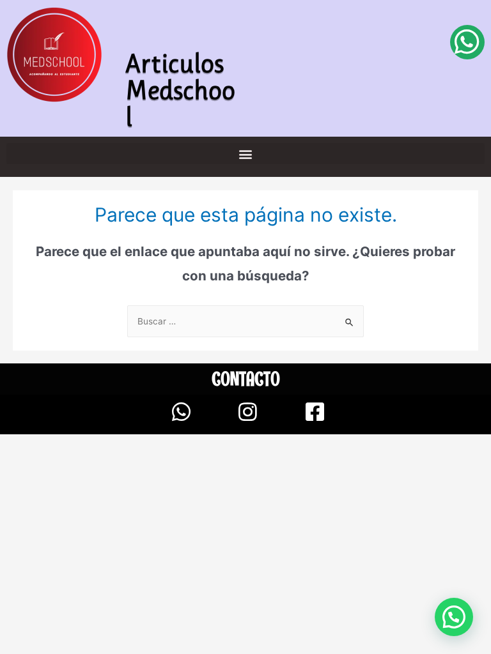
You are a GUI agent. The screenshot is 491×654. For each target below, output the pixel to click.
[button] (245, 153)
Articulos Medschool (180, 90)
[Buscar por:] (245, 321)
